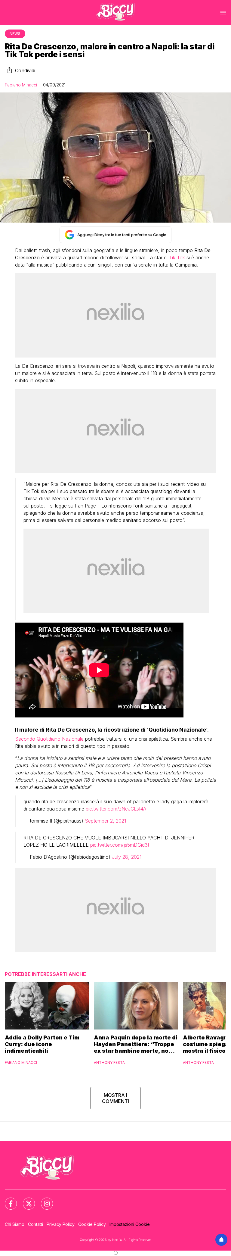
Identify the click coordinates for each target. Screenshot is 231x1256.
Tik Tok (177, 258)
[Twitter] (25, 1200)
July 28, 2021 (126, 857)
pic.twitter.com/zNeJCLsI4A (116, 809)
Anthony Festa (109, 1062)
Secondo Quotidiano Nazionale (49, 739)
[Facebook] (7, 1200)
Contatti (35, 1224)
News (15, 33)
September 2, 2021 (105, 821)
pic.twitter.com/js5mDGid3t (119, 845)
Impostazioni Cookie (129, 1224)
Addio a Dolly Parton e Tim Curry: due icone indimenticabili (42, 1044)
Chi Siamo (14, 1224)
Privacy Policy (61, 1224)
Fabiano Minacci (21, 84)
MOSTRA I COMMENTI (115, 1098)
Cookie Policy (92, 1224)
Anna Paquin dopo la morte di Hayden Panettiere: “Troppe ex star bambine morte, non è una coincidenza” (135, 1044)
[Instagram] (43, 1200)
